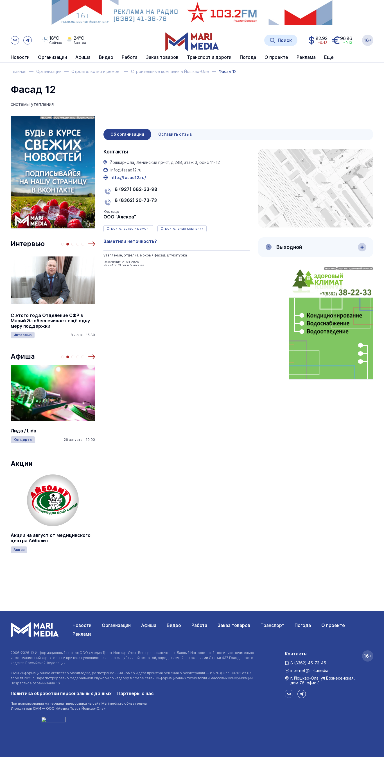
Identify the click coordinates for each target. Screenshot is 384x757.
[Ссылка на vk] (15, 40)
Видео (106, 57)
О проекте (333, 625)
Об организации (127, 134)
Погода (303, 625)
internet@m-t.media (309, 670)
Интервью (28, 244)
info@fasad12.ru (125, 170)
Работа (129, 57)
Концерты (22, 439)
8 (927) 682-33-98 (136, 189)
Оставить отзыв (175, 134)
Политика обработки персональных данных (61, 693)
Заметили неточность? (130, 241)
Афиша (23, 356)
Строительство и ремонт (128, 228)
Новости (20, 57)
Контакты (296, 653)
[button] (91, 243)
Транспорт (272, 625)
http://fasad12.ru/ (128, 177)
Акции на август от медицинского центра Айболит (51, 538)
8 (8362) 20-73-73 (136, 200)
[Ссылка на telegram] (27, 40)
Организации (116, 625)
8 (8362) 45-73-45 (308, 662)
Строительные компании (182, 228)
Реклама (82, 634)
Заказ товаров (234, 625)
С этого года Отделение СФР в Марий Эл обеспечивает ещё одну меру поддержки (50, 321)
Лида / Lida (23, 431)
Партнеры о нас (135, 693)
